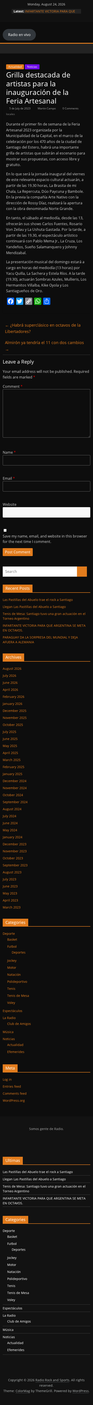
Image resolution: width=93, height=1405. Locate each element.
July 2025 (9, 732)
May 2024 (10, 830)
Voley (11, 1002)
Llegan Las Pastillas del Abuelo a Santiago (34, 607)
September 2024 (15, 802)
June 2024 (10, 823)
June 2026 (10, 682)
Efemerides (15, 1052)
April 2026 (10, 689)
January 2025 (12, 774)
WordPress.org (14, 1100)
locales (10, 114)
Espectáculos (12, 1011)
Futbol (12, 946)
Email (9, 478)
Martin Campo (47, 108)
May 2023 (10, 893)
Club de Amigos (19, 1024)
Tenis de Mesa (18, 995)
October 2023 (13, 858)
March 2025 (12, 760)
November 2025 (15, 718)
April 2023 (10, 900)
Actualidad (15, 67)
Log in (7, 1079)
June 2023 (10, 886)
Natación (14, 974)
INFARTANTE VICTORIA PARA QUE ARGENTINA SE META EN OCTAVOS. (51, 13)
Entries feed (12, 1086)
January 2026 (12, 703)
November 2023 (15, 851)
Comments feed (15, 1093)
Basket (12, 939)
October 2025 (13, 725)
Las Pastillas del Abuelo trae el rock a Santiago (38, 600)
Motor (11, 967)
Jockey (11, 960)
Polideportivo (17, 981)
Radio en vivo (19, 34)
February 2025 (13, 767)
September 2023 (15, 865)
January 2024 (12, 837)
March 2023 (12, 907)
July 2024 (9, 816)
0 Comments (70, 108)
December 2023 (14, 844)
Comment (13, 386)
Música (8, 1032)
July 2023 (9, 879)
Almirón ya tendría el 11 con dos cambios (44, 346)
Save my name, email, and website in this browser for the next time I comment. (45, 539)
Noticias (32, 67)
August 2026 (12, 668)
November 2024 (15, 788)
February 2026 (13, 696)
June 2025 (10, 739)
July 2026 (9, 675)
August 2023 (12, 872)
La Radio (9, 1018)
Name (9, 452)
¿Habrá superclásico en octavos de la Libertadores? (43, 328)
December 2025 (14, 711)
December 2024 (14, 781)
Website (9, 504)
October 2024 (13, 795)
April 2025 (10, 753)
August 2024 (12, 809)
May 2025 (10, 746)
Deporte (9, 933)
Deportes (19, 952)
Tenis (11, 988)
